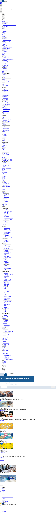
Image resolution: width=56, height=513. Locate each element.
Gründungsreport (4, 97)
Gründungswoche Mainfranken (7, 268)
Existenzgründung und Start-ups (6, 264)
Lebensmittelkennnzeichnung (6, 128)
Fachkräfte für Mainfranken (4, 100)
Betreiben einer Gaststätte (5, 113)
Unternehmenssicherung (4, 145)
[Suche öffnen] (1, 9)
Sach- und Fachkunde (4, 67)
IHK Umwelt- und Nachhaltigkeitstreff (7, 75)
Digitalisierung (3, 82)
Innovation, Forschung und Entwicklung (7, 108)
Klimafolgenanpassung (6, 262)
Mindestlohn (5, 307)
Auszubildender (4, 198)
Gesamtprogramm (3, 36)
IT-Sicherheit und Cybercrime (7, 256)
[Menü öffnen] (1, 11)
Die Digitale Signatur (6, 250)
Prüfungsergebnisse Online (7, 229)
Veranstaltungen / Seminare (5, 116)
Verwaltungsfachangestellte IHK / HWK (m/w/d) (8, 160)
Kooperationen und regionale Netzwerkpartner (9, 359)
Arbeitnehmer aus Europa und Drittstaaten (8, 274)
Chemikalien (5, 315)
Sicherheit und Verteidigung (4, 137)
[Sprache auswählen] (1, 8)
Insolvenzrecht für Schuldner (6, 133)
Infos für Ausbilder (5, 24)
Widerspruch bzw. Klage (5, 155)
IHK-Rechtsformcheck (5, 98)
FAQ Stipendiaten (5, 51)
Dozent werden (3, 53)
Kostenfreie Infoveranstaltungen (6, 86)
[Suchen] (11, 9)
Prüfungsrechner (4, 205)
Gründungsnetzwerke (5, 96)
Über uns (3, 16)
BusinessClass (5, 356)
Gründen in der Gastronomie (6, 95)
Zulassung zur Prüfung (5, 62)
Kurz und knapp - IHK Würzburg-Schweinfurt (6, 171)
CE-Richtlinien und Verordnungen (6, 127)
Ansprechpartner (4, 56)
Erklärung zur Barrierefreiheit (5, 501)
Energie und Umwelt (5, 107)
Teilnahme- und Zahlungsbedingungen (8, 237)
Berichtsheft (4, 29)
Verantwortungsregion (6, 248)
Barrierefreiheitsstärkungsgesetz (6, 130)
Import (3, 118)
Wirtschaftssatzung (3, 169)
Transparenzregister (5, 135)
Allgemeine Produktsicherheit (7, 298)
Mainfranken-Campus (4, 52)
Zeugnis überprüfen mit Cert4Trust (7, 232)
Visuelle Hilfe (3, 499)
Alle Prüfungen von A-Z (5, 64)
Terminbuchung (4, 124)
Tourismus (3, 179)
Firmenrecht (4, 131)
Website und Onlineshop (5, 85)
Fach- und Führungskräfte (4, 157)
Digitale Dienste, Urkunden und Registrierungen (6, 78)
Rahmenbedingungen (5, 31)
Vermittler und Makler (5, 70)
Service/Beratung (3, 243)
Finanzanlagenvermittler (6, 284)
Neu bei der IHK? (3, 167)
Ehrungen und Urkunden (6, 251)
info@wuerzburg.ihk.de (5, 510)
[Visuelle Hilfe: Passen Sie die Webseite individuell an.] (1, 6)
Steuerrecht (3, 138)
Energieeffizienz (4, 88)
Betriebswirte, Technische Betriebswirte (7, 40)
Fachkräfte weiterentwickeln (6, 102)
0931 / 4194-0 (3, 488)
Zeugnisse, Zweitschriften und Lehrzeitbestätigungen (8, 61)
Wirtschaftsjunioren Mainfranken (6, 186)
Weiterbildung (3, 14)
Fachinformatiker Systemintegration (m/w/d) (7, 159)
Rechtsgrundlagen (3, 151)
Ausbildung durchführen (5, 26)
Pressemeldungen (3, 188)
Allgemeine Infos (4, 63)
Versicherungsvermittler (5, 112)
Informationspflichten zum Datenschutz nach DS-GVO (7, 497)
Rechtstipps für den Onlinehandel (7, 257)
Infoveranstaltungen (2, 420)
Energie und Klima (3, 87)
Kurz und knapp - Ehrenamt (4, 172)
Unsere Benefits (3, 163)
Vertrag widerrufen (2, 491)
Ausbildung (3, 13)
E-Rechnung (4, 79)
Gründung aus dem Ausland (7, 267)
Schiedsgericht (4, 134)
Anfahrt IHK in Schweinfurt (6, 154)
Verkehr (3, 69)
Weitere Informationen (2, 410)
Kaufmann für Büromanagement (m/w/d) (8, 331)
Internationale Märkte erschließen (6, 109)
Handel (3, 349)
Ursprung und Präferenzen (7, 290)
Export (3, 117)
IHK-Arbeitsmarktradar (4, 176)
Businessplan (5, 265)
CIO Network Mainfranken (5, 184)
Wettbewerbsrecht (5, 132)
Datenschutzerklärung (4, 498)
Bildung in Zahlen (3, 33)
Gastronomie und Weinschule (6, 43)
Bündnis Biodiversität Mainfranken (7, 246)
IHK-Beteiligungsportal (5, 149)
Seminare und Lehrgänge (4, 37)
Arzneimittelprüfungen (5, 68)
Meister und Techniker (5, 45)
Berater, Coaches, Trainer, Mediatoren (7, 39)
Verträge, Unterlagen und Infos (3, 442)
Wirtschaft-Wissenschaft (5, 353)
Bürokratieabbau (6, 320)
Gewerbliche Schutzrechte (4, 114)
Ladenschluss (3, 180)
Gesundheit (4, 44)
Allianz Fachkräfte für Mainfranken (6, 183)
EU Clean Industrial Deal (5, 90)
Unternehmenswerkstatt (5, 99)
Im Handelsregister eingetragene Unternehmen (6, 168)
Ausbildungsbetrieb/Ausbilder (4, 22)
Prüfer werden (3, 71)
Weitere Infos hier (2, 457)
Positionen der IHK (5, 150)
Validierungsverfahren (5, 60)
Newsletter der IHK (5, 80)
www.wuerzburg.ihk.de (4, 511)
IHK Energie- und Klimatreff (6, 185)
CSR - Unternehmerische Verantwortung (5, 73)
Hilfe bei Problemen (5, 30)
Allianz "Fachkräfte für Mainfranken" (7, 104)
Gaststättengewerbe (6, 240)
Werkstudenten (4, 162)
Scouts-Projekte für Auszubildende (7, 202)
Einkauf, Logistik (4, 42)
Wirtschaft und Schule (6, 276)
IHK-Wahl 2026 (3, 18)
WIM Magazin (3, 189)
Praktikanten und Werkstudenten (5, 161)
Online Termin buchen (6, 253)
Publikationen (4, 362)
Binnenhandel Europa (5, 120)
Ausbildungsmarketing (5, 23)
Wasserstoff (5, 263)
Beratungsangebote (2, 400)
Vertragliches (5, 196)
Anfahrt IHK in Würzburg (7, 325)
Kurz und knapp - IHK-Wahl (6, 343)
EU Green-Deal (5, 261)
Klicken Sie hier (2, 432)
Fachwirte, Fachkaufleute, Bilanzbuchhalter (8, 214)
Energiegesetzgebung (5, 89)
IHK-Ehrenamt (4, 318)
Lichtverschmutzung (5, 77)
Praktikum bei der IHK (6, 334)
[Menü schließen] (1, 12)
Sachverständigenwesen (4, 136)
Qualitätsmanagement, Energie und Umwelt (7, 47)
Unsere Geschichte (5, 323)
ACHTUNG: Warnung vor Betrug (5, 165)
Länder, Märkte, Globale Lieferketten (6, 121)
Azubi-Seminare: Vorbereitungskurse (6, 48)
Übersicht (5, 330)
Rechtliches (4, 32)
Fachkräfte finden (4, 101)
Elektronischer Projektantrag (7, 228)
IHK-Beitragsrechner (4, 166)
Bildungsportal (3, 21)
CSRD (3, 76)
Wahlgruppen (3, 173)
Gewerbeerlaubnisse (5, 281)
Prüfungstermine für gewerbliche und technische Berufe (8, 58)
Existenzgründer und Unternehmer (7, 279)
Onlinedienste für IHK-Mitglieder (6, 81)
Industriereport (3, 177)
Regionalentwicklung (4, 178)
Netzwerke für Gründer (6, 358)
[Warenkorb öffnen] (1, 5)
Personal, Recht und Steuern (6, 46)
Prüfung (2, 34)
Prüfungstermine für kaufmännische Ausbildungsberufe (8, 59)
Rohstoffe (4, 143)
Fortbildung (4, 234)
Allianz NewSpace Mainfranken (7, 355)
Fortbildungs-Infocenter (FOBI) (6, 66)
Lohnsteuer (4, 140)
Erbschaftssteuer (4, 141)
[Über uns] (0, 505)
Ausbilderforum (4, 182)
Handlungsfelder (4, 74)
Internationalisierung (4, 115)
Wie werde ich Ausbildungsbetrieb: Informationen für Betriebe (9, 25)
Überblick (4, 28)
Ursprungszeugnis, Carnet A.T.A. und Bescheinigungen (8, 119)
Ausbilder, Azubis (5, 38)
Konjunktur (3, 175)
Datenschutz (4, 84)
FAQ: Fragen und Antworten (6, 57)
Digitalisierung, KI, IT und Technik (6, 41)
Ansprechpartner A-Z (6, 326)
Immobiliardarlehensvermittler (6, 111)
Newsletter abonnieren (4, 494)
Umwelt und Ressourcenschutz (5, 142)
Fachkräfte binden (6, 273)
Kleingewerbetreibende (5, 340)
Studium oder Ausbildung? (3, 452)
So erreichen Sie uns (5, 153)
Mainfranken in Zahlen (5, 350)
